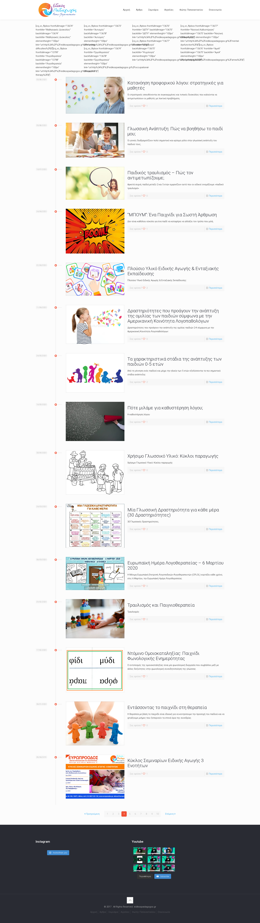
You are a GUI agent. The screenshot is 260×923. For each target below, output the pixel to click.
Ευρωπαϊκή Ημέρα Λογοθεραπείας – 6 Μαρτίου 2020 (175, 565)
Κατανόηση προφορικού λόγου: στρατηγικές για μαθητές (175, 85)
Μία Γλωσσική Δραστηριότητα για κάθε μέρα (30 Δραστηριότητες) (173, 512)
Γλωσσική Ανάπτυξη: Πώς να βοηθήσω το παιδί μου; (175, 131)
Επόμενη (169, 814)
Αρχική (93, 912)
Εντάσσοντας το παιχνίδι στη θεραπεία (167, 707)
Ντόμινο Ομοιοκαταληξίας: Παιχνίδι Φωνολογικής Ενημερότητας (163, 656)
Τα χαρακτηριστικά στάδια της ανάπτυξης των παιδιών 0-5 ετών (174, 361)
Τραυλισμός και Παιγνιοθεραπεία (161, 605)
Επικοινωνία (164, 912)
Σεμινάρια (113, 912)
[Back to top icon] (130, 900)
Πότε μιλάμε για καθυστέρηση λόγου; (165, 407)
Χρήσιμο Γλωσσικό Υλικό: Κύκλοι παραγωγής (172, 456)
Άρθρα (103, 912)
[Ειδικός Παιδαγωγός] (57, 10)
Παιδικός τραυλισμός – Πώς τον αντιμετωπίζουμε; (160, 175)
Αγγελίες (125, 912)
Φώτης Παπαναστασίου (143, 912)
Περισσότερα (215, 106)
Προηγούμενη (93, 814)
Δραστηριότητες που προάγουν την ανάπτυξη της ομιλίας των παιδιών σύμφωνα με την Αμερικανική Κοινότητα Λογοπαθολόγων (173, 316)
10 (157, 814)
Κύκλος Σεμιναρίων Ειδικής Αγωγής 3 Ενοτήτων (165, 763)
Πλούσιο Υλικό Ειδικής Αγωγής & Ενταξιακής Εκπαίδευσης (173, 271)
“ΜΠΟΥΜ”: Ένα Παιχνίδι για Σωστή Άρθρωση (172, 214)
